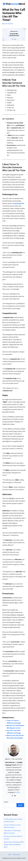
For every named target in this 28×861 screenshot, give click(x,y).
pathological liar (19, 203)
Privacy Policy (16, 854)
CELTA (17, 792)
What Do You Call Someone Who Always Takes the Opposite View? (14, 844)
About (9, 854)
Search (6, 802)
